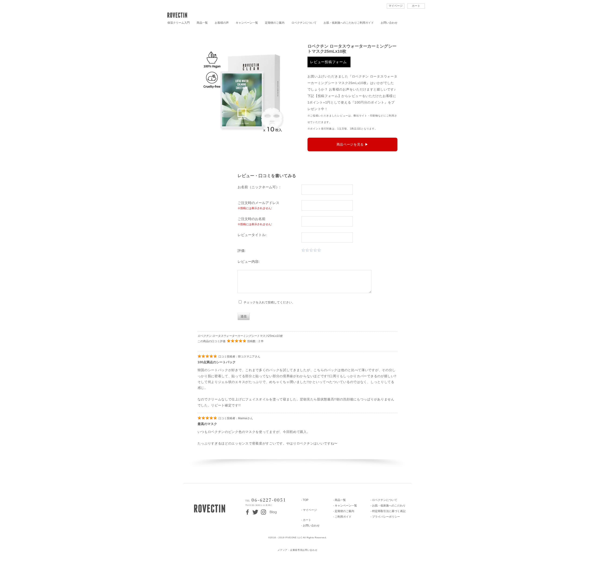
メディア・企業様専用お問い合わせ (297, 550)
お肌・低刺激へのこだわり (340, 22)
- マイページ (309, 510)
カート (416, 5)
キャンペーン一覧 (247, 22)
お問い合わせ (389, 22)
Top (584, 567)
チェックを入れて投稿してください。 (268, 302)
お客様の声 (222, 22)
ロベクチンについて (304, 22)
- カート (306, 520)
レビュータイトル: (252, 235)
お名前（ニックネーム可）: (259, 187)
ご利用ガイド (365, 22)
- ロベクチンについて (383, 500)
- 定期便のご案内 (343, 511)
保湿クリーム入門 (178, 22)
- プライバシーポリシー (385, 516)
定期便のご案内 (274, 22)
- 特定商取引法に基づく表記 (388, 511)
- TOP (304, 500)
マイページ (396, 5)
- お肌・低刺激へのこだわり (388, 505)
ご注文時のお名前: (255, 221)
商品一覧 (202, 22)
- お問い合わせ (310, 525)
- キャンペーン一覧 (345, 505)
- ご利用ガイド (342, 516)
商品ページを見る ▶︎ (352, 144)
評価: (241, 251)
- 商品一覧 (339, 500)
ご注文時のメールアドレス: (258, 205)
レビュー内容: (248, 261)
